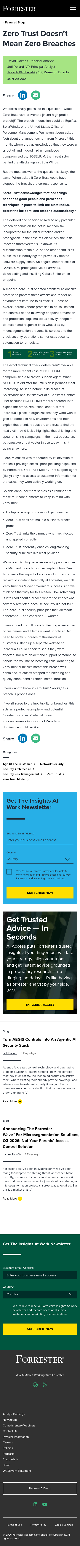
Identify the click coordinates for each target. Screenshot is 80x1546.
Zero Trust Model (14, 779)
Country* (12, 853)
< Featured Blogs (14, 22)
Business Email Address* (21, 834)
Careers (8, 1442)
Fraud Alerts (11, 1459)
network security (51, 764)
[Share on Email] (35, 95)
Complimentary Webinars (19, 1425)
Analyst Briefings (14, 1414)
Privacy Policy (38, 1525)
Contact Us (10, 1431)
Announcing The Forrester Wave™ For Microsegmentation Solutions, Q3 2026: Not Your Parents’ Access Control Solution (41, 1138)
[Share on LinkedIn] (22, 95)
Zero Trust (54, 774)
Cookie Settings (64, 1525)
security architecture (17, 769)
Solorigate (43, 261)
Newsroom (10, 1420)
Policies (8, 1448)
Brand (6, 1465)
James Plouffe (12, 1154)
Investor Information (16, 1437)
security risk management (21, 774)
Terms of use (14, 1525)
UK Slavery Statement (17, 1471)
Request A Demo (40, 1488)
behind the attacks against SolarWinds (30, 162)
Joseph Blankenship (22, 72)
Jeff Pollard (15, 66)
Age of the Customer (17, 764)
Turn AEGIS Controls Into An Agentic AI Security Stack (39, 1042)
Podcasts (8, 1454)
